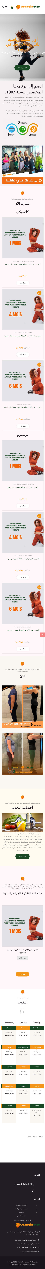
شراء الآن (23, 283)
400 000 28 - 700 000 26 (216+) (27, 1247)
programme (25, 261)
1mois (13, 261)
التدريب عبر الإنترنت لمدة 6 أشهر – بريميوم (22, 630)
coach (20, 332)
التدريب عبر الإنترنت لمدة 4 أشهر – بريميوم (22, 559)
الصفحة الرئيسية (21, 1205)
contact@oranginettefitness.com (26, 1240)
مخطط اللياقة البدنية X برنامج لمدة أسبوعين (22, 956)
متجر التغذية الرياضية (21, 1209)
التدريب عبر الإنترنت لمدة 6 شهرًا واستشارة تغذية (23, 407)
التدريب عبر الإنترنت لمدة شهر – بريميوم (22, 487)
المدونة (21, 1212)
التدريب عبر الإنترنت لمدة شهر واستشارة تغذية (22, 264)
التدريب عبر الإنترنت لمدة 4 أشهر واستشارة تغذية (23, 336)
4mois (16, 332)
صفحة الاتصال (21, 1216)
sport (32, 261)
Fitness (18, 261)
